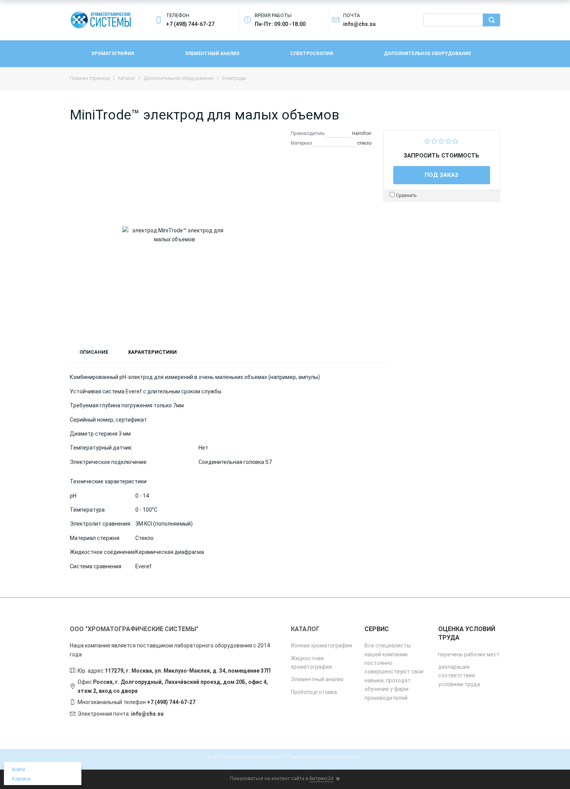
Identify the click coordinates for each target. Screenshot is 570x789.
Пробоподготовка (314, 692)
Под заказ (441, 174)
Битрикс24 (321, 778)
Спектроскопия (311, 53)
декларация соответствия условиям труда (459, 675)
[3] (441, 140)
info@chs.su (147, 714)
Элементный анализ (212, 53)
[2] (434, 140)
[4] (448, 140)
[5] (455, 140)
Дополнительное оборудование (427, 53)
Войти (18, 769)
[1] (427, 140)
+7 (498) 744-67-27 (171, 702)
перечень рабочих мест (469, 654)
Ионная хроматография (321, 645)
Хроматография (113, 53)
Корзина (21, 779)
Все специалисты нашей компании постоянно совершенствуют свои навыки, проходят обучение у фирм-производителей (393, 671)
